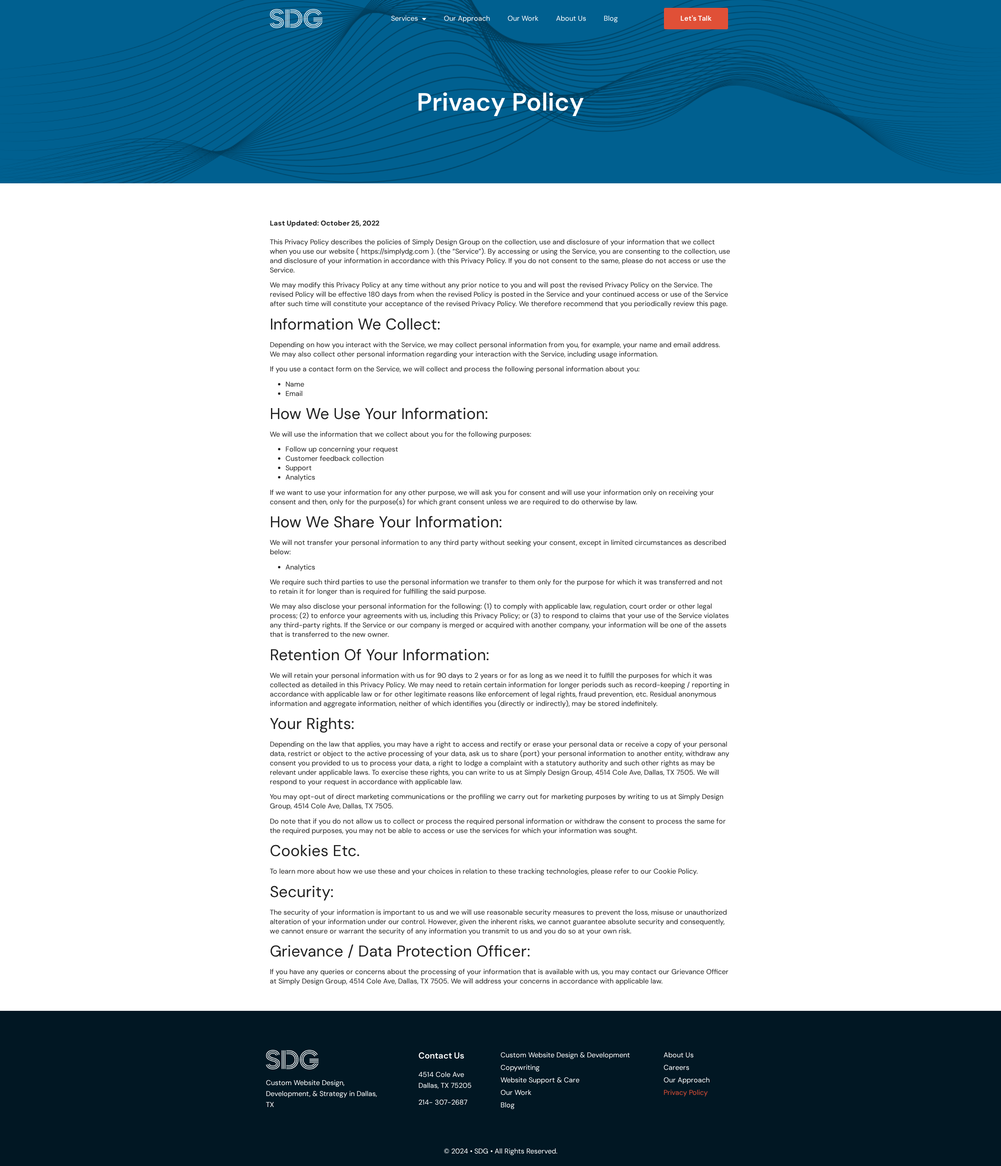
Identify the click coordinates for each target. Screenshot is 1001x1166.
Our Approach (467, 18)
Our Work (523, 18)
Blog (611, 18)
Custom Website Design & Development (565, 1055)
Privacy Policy (686, 1092)
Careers (676, 1067)
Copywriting (520, 1067)
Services (404, 18)
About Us (571, 18)
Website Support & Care (539, 1080)
